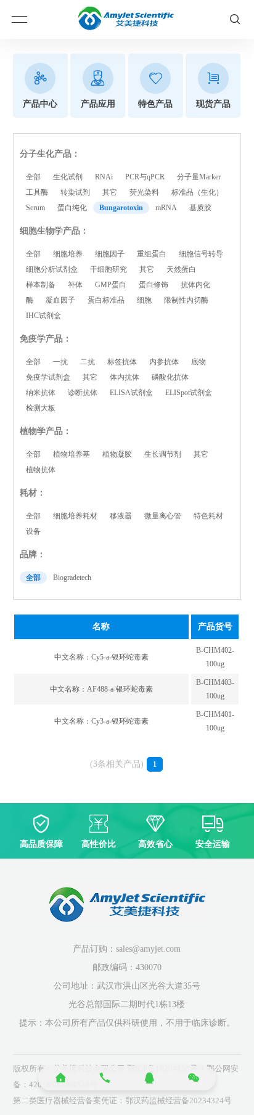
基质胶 (200, 207)
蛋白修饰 (153, 284)
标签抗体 (122, 361)
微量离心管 (162, 516)
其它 (109, 192)
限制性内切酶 (186, 300)
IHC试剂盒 (43, 315)
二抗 (87, 361)
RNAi (104, 177)
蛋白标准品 (106, 300)
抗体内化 (195, 284)
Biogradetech (72, 577)
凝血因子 (60, 300)
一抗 (60, 361)
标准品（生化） (197, 192)
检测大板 (40, 408)
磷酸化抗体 (170, 377)
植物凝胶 (117, 454)
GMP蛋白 (110, 284)
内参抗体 (164, 361)
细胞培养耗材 (75, 516)
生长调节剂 (162, 454)
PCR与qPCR (145, 177)
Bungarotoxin (121, 207)
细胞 (144, 300)
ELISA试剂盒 (131, 392)
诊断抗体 (82, 392)
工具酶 (37, 192)
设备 (33, 531)
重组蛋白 (151, 254)
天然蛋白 (181, 269)
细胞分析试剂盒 (52, 269)
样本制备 (40, 284)
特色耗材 (208, 516)
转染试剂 (75, 192)
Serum (35, 207)
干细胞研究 (108, 269)
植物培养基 (71, 454)
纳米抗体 (40, 392)
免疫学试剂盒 (48, 377)
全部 (33, 177)
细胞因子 (110, 254)
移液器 (121, 516)
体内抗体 (124, 377)
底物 (198, 361)
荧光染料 (144, 192)
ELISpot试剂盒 (188, 392)
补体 (75, 284)
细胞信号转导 (201, 254)
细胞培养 (68, 254)
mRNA (166, 207)
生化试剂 (68, 177)
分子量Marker (199, 177)
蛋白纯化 (72, 207)
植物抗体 (40, 469)
